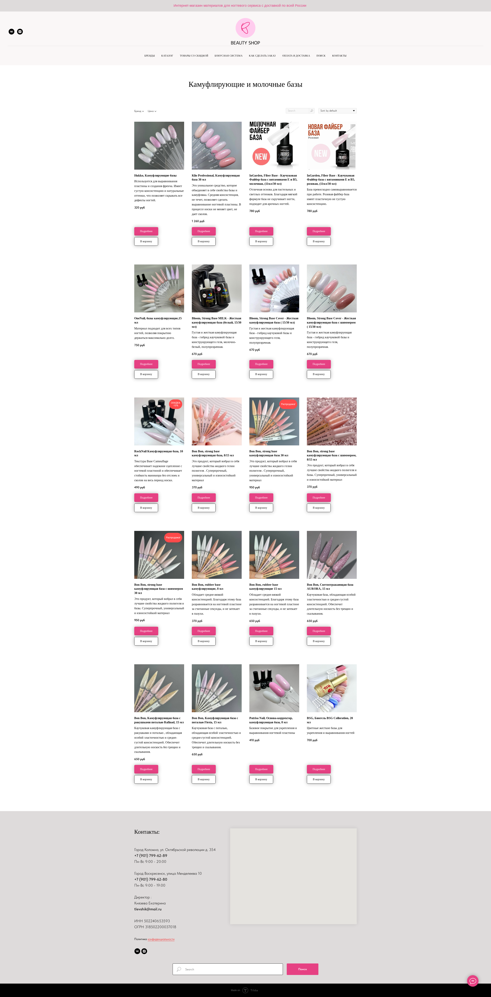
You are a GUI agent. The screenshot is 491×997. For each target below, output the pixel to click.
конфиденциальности (161, 939)
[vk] (11, 31)
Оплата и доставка (296, 55)
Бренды (149, 55)
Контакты (339, 55)
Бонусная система (228, 55)
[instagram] (20, 31)
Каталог (167, 55)
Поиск (321, 55)
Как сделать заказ (262, 55)
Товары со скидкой (194, 55)
